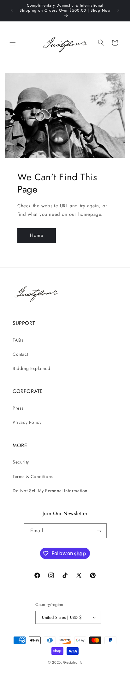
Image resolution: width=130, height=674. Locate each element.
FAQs (18, 340)
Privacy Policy (27, 422)
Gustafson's (72, 662)
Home (37, 235)
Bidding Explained (31, 368)
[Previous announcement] (12, 10)
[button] (13, 42)
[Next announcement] (118, 10)
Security (21, 462)
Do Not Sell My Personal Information (50, 490)
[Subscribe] (99, 530)
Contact (20, 354)
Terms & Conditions (33, 476)
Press (18, 408)
